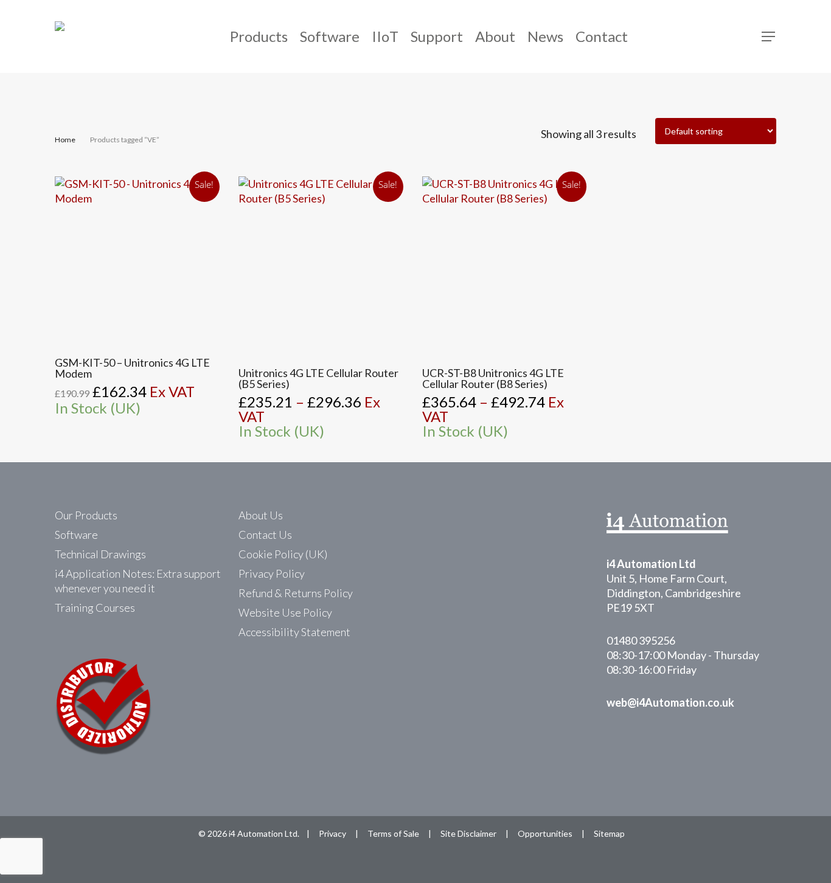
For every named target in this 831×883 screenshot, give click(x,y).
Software (76, 534)
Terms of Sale (393, 833)
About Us (260, 515)
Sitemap (609, 833)
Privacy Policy (271, 573)
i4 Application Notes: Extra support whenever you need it (138, 581)
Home (65, 139)
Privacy (332, 833)
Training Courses (95, 607)
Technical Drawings (100, 554)
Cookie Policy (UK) (282, 554)
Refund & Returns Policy (295, 593)
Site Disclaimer (468, 833)
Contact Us (265, 534)
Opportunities (545, 833)
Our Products (86, 515)
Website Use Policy (285, 612)
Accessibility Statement (294, 632)
